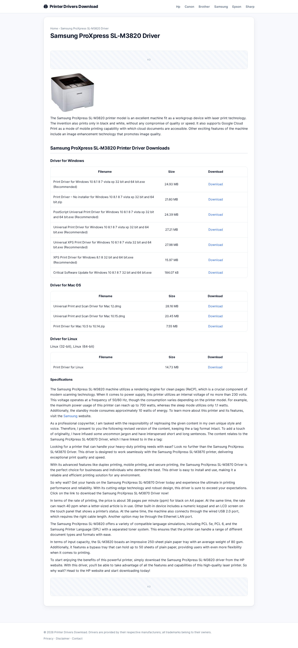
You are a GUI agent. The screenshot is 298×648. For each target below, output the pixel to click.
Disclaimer (63, 638)
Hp (178, 7)
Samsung (221, 7)
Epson (236, 7)
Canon (189, 7)
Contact (77, 638)
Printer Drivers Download (74, 6)
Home (54, 28)
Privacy (49, 638)
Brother (204, 7)
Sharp (250, 7)
